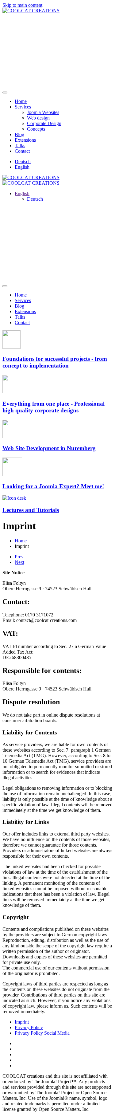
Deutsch (23, 161)
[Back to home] (30, 10)
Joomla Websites (43, 112)
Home (21, 101)
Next (19, 562)
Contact (22, 151)
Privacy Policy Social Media (42, 1033)
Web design (38, 117)
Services (23, 106)
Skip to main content (22, 5)
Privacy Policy (29, 1027)
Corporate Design (44, 123)
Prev (19, 556)
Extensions (25, 140)
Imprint (22, 1022)
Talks (20, 145)
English (22, 167)
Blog (19, 134)
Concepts (36, 129)
